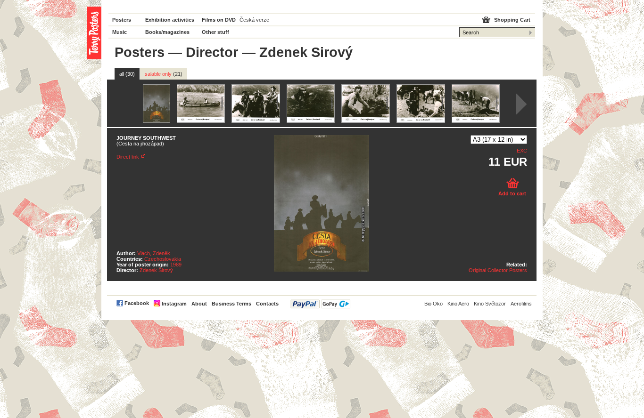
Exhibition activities (169, 20)
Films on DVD (219, 20)
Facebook (136, 303)
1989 (176, 264)
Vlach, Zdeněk (153, 253)
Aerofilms (521, 303)
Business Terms (231, 303)
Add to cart (512, 193)
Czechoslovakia (162, 259)
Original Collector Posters (498, 270)
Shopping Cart (512, 20)
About (199, 303)
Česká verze (254, 20)
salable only (163, 74)
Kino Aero (458, 303)
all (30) (127, 74)
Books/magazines (167, 32)
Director (212, 52)
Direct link (127, 157)
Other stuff (215, 32)
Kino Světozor (490, 303)
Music (119, 32)
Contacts (267, 303)
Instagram (174, 303)
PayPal (320, 303)
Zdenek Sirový (156, 270)
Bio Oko (433, 303)
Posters (121, 20)
